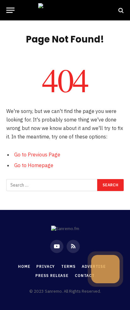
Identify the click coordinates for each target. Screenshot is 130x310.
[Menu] (10, 10)
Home (24, 266)
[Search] (120, 10)
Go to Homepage (33, 165)
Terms (68, 266)
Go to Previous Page (37, 154)
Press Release (51, 275)
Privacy (45, 266)
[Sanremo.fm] (65, 10)
